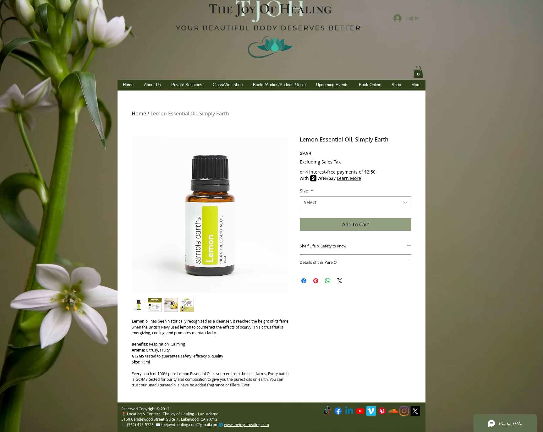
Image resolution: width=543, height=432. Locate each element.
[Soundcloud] (393, 411)
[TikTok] (327, 411)
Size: (306, 191)
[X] (415, 411)
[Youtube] (360, 411)
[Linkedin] (349, 411)
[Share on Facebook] (304, 281)
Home (139, 113)
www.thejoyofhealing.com (246, 424)
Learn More (349, 178)
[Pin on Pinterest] (316, 281)
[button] (418, 72)
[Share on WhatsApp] (328, 281)
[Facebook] (338, 411)
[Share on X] (339, 281)
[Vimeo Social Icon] (371, 411)
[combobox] (355, 202)
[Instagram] (404, 411)
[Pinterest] (382, 411)
